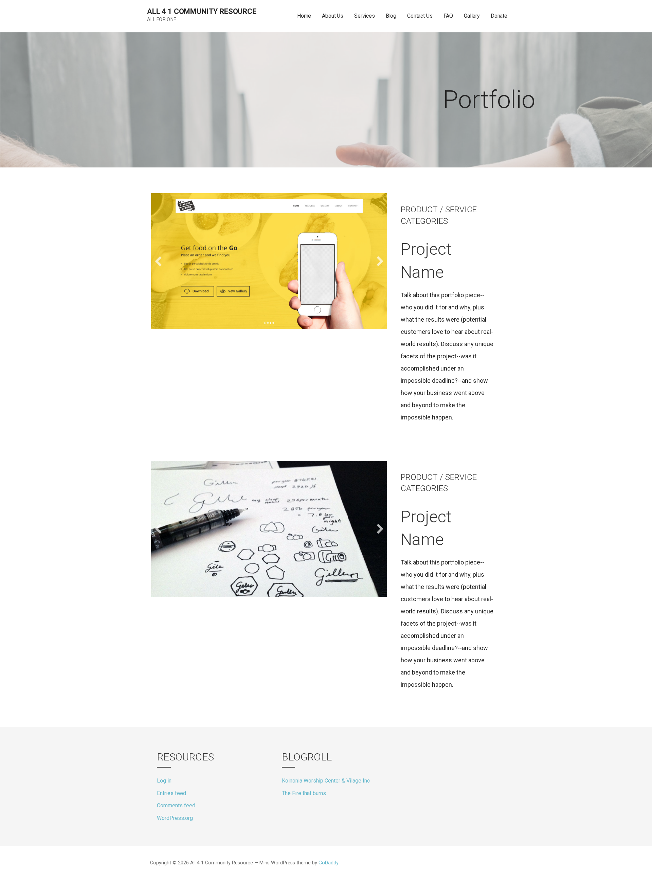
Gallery (472, 16)
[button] (158, 261)
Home (304, 16)
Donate (499, 16)
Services (364, 16)
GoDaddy (329, 863)
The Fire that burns (304, 793)
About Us (332, 16)
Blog (391, 16)
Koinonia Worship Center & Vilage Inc (326, 780)
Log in (164, 780)
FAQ (448, 16)
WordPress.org (175, 818)
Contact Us (419, 16)
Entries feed (171, 793)
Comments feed (176, 805)
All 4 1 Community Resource (201, 11)
